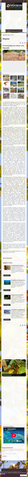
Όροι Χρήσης (16, 466)
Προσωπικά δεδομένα (7, 466)
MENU (9, 30)
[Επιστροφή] (20, 43)
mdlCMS (3, 473)
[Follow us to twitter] (9, 461)
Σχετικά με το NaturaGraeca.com (9, 464)
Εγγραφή (4, 456)
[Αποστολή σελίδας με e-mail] (25, 43)
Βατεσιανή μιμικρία (7, 375)
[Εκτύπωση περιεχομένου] (22, 43)
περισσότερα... (7, 275)
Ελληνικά (22, 475)
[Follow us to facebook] (7, 461)
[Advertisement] (14, 20)
